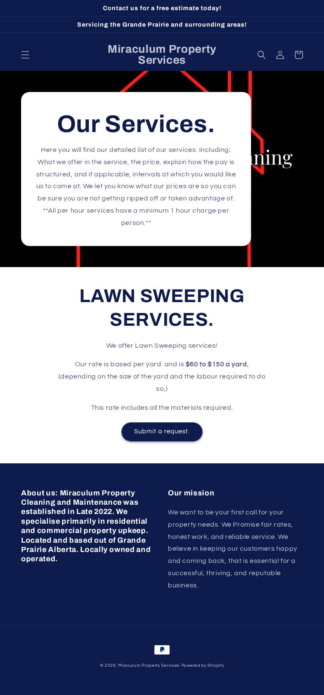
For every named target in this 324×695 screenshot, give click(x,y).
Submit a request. (162, 431)
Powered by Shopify (202, 665)
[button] (25, 55)
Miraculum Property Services (149, 665)
